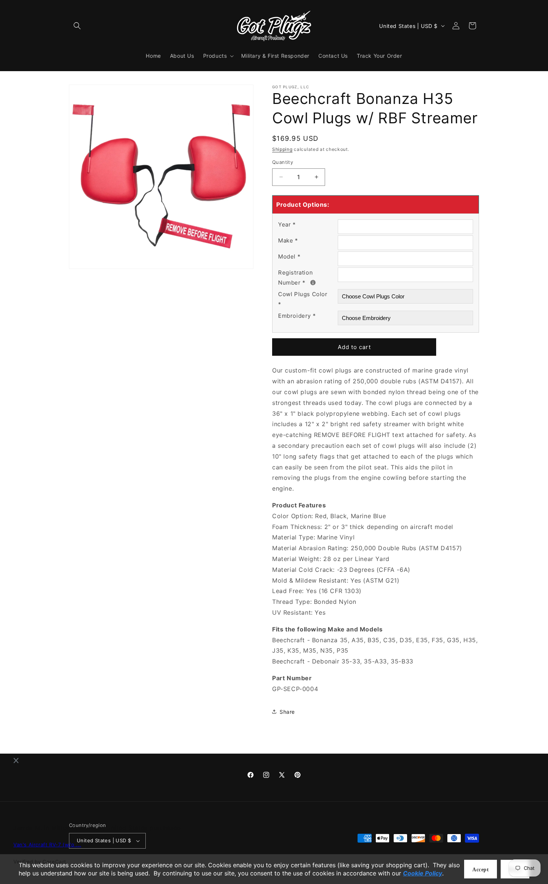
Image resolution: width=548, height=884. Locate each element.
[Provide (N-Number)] (313, 282)
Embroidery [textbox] (297, 315)
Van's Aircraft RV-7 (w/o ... (47, 845)
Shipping (282, 149)
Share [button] (287, 712)
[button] (77, 26)
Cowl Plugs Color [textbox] (303, 299)
